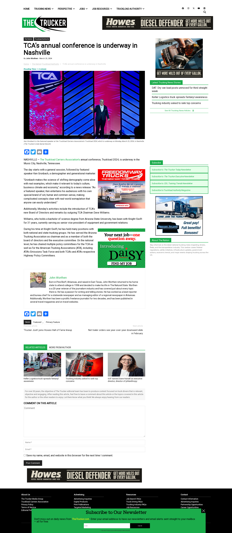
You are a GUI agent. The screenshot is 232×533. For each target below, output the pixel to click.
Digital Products (81, 491)
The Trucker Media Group (32, 488)
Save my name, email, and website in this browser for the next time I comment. (69, 455)
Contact (184, 484)
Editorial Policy (27, 500)
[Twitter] (192, 8)
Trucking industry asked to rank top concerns (176, 103)
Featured (37, 322)
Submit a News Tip (189, 500)
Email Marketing (81, 500)
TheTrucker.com (80, 519)
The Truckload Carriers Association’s (60, 159)
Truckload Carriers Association (34, 491)
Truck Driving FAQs (134, 491)
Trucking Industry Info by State (139, 505)
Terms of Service (28, 497)
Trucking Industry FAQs (136, 494)
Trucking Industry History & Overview (142, 503)
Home (27, 9)
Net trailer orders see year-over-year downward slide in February (115, 332)
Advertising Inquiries (83, 488)
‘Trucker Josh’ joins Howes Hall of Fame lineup (48, 330)
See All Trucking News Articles (178, 111)
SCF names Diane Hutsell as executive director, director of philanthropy (125, 379)
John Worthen (32, 58)
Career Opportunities (190, 497)
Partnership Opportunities (192, 494)
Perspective (65, 9)
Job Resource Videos (135, 500)
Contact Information (189, 488)
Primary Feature (53, 322)
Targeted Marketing (82, 497)
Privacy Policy (27, 494)
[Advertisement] (179, 138)
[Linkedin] (203, 8)
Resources (131, 484)
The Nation (28, 39)
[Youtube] (198, 8)
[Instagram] (187, 8)
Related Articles (35, 347)
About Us (25, 484)
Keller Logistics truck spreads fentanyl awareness (179, 97)
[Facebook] (181, 8)
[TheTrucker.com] (43, 23)
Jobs (82, 9)
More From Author (60, 347)
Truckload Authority (129, 9)
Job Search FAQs (133, 488)
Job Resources (100, 9)
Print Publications (81, 494)
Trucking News (42, 9)
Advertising (79, 484)
